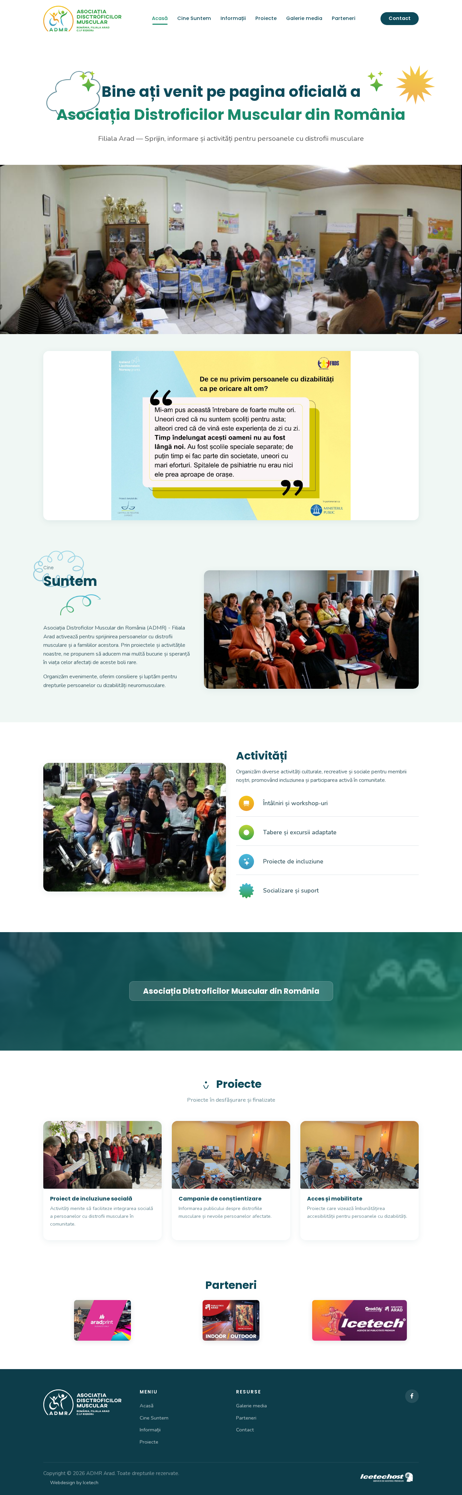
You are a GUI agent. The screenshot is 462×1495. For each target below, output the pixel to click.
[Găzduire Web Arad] (387, 1477)
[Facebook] (412, 1396)
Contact (400, 18)
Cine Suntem (194, 18)
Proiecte (266, 18)
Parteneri (343, 18)
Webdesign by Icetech (74, 1482)
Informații (233, 18)
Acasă (160, 18)
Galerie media (304, 18)
